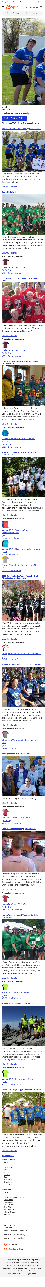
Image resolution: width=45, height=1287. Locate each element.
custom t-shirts (33, 1263)
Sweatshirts (8, 1182)
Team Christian (8, 192)
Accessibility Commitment (13, 1268)
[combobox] (22, 13)
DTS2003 (37, 1090)
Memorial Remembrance (14, 1197)
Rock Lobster (8, 454)
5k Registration (9, 753)
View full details (9, 187)
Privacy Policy (12, 1265)
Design (15, 118)
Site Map (37, 1260)
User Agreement (30, 1268)
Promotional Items (26, 1260)
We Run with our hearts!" (13, 664)
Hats (5, 1170)
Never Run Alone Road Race (14, 129)
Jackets (7, 1175)
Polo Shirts (8, 1180)
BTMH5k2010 (24, 753)
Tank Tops (8, 1184)
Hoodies (7, 1172)
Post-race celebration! (12, 829)
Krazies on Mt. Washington (13, 1003)
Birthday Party (10, 1210)
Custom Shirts (9, 1165)
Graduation (8, 1200)
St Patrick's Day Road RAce (14, 361)
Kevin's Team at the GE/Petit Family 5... (19, 915)
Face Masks (8, 1167)
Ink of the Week (8, 1156)
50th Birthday (9, 1205)
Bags (6, 1162)
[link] (12, 7)
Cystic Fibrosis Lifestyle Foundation (20, 577)
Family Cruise (9, 1202)
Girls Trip (7, 1207)
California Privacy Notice (28, 1265)
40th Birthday (9, 1212)
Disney (6, 1192)
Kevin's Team (7, 917)
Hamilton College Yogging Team (16, 1090)
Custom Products (11, 1260)
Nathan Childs (35, 129)
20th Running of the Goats (13, 278)
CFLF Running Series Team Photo (16, 576)
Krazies (31, 1003)
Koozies (7, 1177)
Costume (7, 1195)
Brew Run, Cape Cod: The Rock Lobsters (20, 452)
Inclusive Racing (33, 664)
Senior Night (9, 1214)
